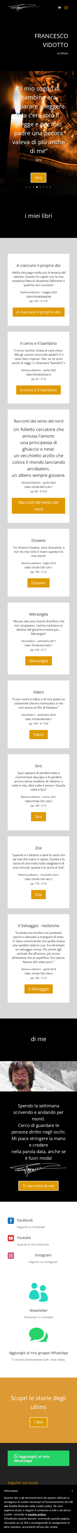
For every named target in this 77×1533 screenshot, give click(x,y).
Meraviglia (38, 614)
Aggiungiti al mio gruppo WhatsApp (38, 1352)
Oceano (38, 540)
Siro (38, 177)
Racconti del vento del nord (38, 421)
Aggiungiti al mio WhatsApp (32, 1458)
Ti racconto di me (38, 1185)
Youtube (24, 1237)
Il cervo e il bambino (38, 343)
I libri (38, 1422)
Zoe (38, 848)
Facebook (25, 1220)
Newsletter (39, 1310)
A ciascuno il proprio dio (39, 265)
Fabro (38, 692)
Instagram (43, 1255)
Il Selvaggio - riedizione (38, 925)
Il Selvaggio (38, 989)
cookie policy (37, 1514)
